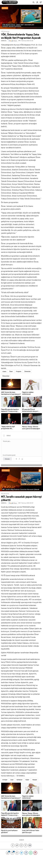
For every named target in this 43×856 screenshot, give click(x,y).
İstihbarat (19, 780)
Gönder (7, 459)
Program (18, 371)
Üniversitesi (5, 376)
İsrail (12, 780)
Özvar (11, 371)
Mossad (34, 780)
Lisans (4, 371)
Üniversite (27, 371)
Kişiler (27, 780)
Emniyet (4, 780)
